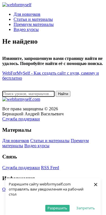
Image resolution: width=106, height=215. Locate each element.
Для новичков (27, 14)
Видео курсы (26, 29)
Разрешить (57, 207)
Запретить (85, 207)
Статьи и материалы (33, 19)
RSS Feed (50, 167)
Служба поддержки (21, 119)
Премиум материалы (34, 24)
